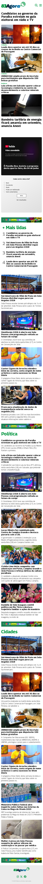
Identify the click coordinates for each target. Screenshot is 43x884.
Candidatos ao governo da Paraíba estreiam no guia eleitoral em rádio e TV (23, 235)
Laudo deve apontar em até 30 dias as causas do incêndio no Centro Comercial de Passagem (22, 263)
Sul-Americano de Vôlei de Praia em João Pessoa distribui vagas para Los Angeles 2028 (22, 244)
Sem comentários (12, 192)
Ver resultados (21, 200)
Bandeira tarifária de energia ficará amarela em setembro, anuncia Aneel (20, 254)
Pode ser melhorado (13, 189)
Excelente (9, 185)
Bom (7, 183)
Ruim (7, 187)
